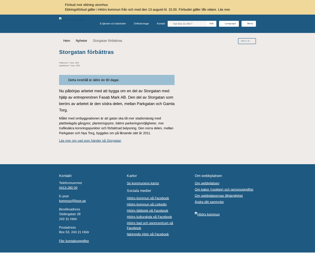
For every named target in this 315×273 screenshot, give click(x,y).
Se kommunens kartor (143, 183)
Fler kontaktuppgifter (74, 241)
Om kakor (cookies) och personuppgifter (224, 189)
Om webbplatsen (207, 183)
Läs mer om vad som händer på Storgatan (90, 140)
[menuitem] (110, 24)
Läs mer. (224, 9)
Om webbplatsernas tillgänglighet (219, 195)
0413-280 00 (68, 187)
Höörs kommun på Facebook (148, 198)
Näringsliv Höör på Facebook (148, 234)
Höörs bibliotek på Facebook (147, 210)
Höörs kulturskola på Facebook (149, 217)
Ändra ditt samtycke (209, 202)
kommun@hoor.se (72, 201)
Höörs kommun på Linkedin (147, 204)
